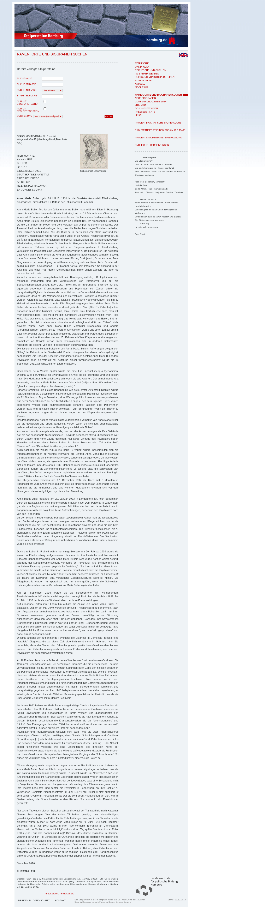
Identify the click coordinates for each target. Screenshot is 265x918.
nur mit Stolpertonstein (28, 109)
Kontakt (60, 900)
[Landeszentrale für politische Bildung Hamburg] (155, 895)
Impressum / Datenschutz (34, 900)
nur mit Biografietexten (27, 102)
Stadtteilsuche (27, 95)
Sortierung (24, 116)
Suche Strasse (26, 84)
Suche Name (24, 78)
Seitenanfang (67, 893)
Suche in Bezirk (26, 90)
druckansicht (52, 893)
